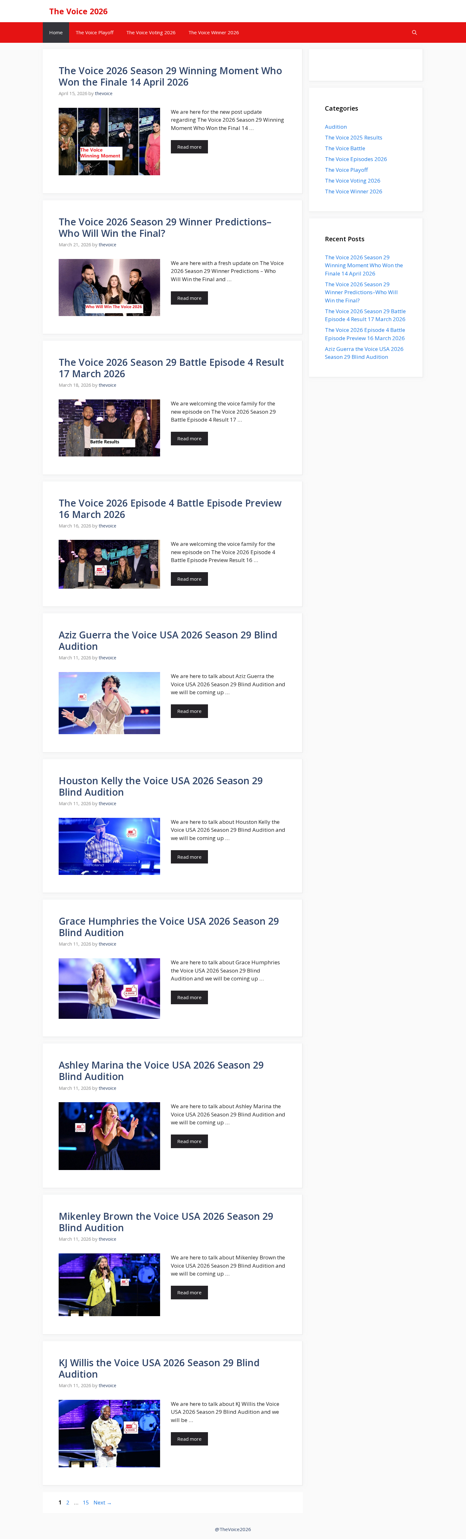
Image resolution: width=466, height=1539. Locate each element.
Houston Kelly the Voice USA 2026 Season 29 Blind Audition (161, 786)
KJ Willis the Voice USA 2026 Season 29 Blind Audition (159, 1368)
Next (103, 1502)
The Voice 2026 (78, 11)
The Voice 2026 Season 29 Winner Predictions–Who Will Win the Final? (165, 227)
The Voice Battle (345, 148)
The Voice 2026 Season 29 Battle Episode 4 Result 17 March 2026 (171, 368)
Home (56, 32)
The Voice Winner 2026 (213, 32)
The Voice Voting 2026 (151, 32)
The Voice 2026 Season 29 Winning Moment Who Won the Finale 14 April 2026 (170, 76)
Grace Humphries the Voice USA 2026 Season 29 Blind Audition (169, 927)
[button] (414, 32)
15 (86, 1502)
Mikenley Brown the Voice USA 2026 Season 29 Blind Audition (166, 1222)
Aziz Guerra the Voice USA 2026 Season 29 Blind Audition (168, 640)
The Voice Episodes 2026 (356, 159)
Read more (189, 147)
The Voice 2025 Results (353, 137)
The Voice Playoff (94, 32)
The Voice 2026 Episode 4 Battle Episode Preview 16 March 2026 (170, 508)
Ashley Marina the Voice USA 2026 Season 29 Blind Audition (161, 1070)
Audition (336, 126)
